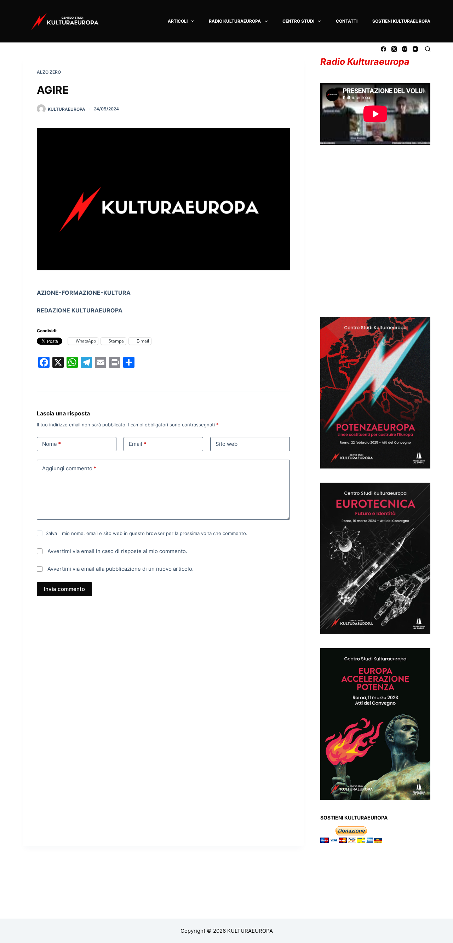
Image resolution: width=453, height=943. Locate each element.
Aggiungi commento (69, 468)
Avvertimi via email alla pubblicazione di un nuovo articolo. (120, 568)
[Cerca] (427, 49)
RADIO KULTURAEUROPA (235, 21)
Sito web (226, 444)
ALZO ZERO (49, 72)
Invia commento (64, 589)
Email (137, 444)
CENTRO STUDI (298, 21)
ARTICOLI (178, 21)
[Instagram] (404, 49)
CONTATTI (346, 21)
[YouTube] (415, 49)
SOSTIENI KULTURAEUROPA (401, 21)
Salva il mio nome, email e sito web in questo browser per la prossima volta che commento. (146, 533)
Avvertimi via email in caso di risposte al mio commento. (117, 551)
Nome (51, 444)
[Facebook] (383, 49)
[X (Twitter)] (394, 49)
